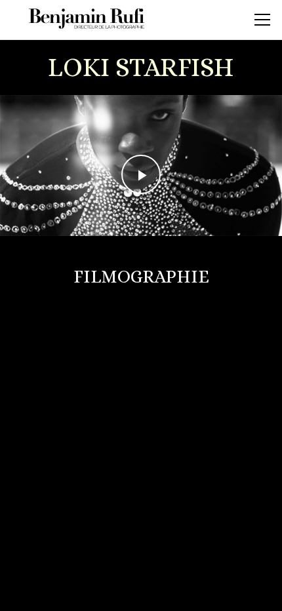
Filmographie (141, 276)
